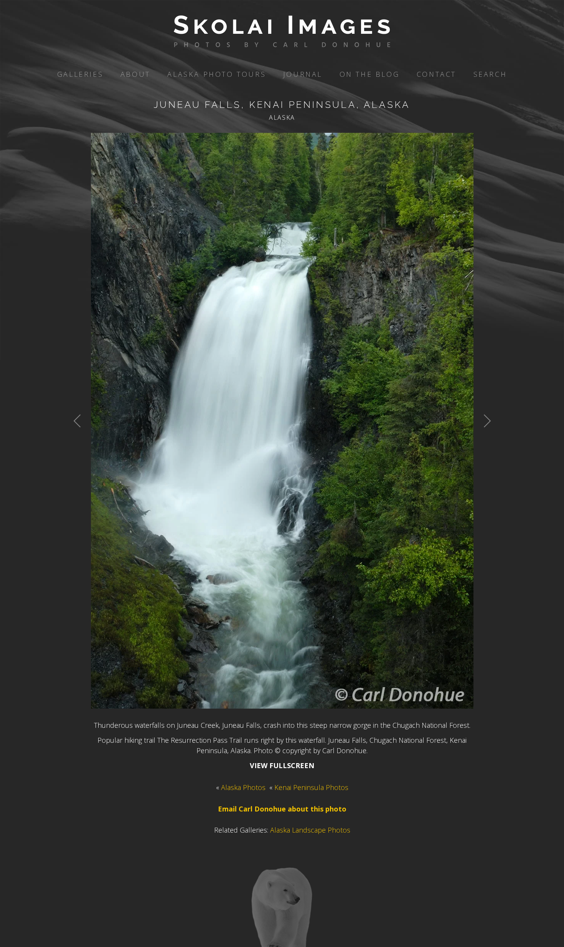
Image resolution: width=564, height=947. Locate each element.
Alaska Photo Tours (216, 74)
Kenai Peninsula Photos (311, 787)
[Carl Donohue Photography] (282, 41)
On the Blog (370, 74)
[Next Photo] (483, 439)
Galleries (80, 74)
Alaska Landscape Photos (310, 830)
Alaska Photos (243, 787)
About (135, 74)
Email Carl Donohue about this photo (282, 808)
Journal (302, 74)
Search (490, 74)
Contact (436, 74)
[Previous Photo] (81, 439)
